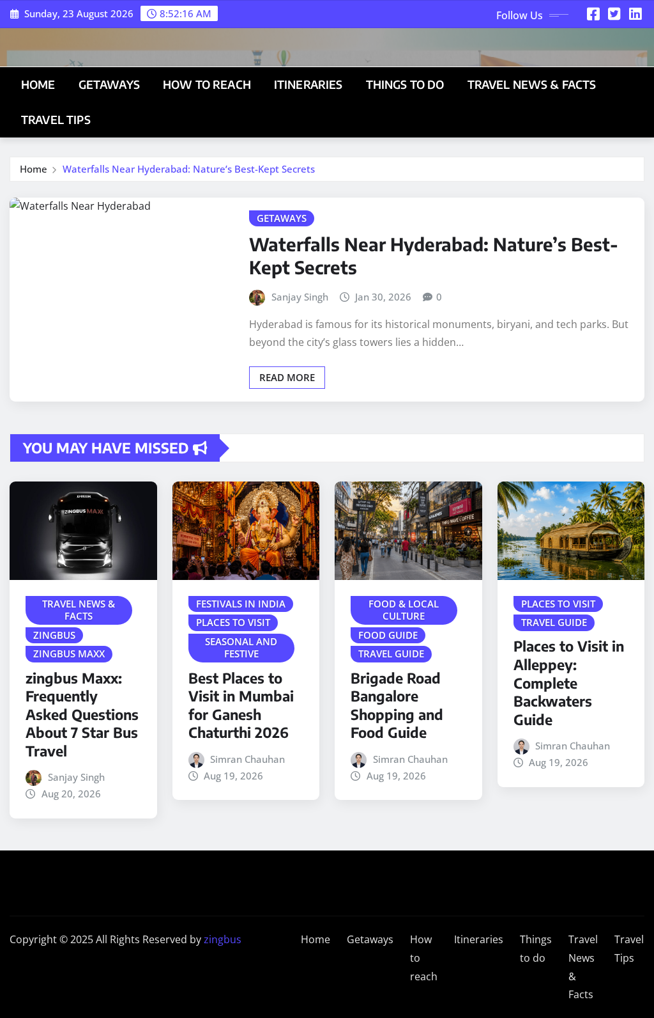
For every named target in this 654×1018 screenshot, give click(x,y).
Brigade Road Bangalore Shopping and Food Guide (397, 705)
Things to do (405, 84)
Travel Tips (56, 120)
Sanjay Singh (299, 296)
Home (38, 84)
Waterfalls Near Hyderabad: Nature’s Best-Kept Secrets (189, 168)
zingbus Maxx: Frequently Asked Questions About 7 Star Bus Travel (82, 714)
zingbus (222, 939)
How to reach (207, 84)
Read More (287, 377)
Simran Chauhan (247, 759)
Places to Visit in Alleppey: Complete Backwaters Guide (568, 682)
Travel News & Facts (532, 84)
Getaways (109, 84)
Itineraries (308, 84)
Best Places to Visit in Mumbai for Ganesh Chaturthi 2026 (241, 705)
